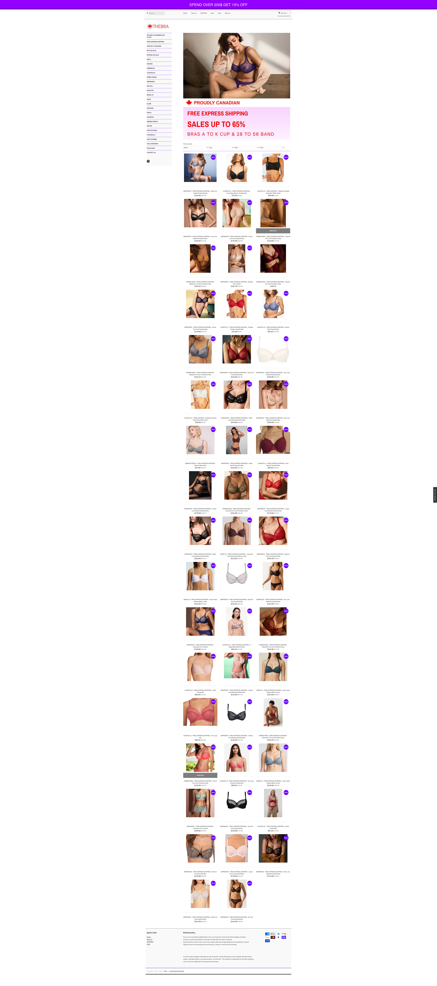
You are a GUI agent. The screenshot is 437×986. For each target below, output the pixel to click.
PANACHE (150, 90)
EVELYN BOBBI (152, 130)
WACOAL (150, 86)
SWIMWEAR (151, 68)
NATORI (149, 126)
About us (194, 13)
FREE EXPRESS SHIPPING (155, 42)
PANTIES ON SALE (153, 55)
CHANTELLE (151, 73)
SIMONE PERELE (152, 121)
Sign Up (227, 13)
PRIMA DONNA (152, 77)
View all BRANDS (152, 144)
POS (165, 971)
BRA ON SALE (151, 50)
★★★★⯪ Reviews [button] (435, 495)
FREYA (149, 113)
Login (219, 13)
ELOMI (149, 104)
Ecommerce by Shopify (177, 971)
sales (212, 13)
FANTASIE (150, 108)
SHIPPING (203, 13)
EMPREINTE (151, 82)
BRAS (149, 59)
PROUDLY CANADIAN (154, 46)
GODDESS (150, 117)
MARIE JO (150, 95)
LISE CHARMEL (152, 139)
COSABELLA (151, 135)
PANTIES (150, 64)
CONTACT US (151, 152)
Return (185, 13)
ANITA (149, 99)
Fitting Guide (151, 148)
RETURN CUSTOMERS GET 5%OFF (156, 36)
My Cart (284, 13)
